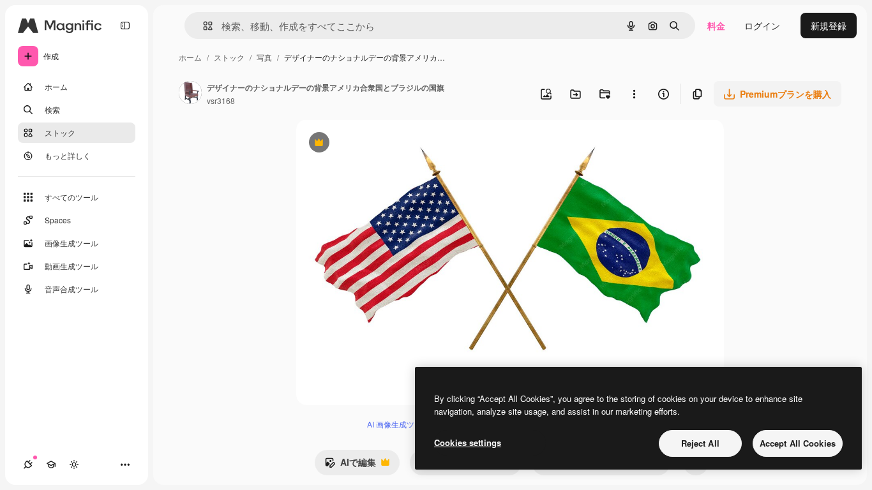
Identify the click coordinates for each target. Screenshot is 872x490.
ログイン (762, 25)
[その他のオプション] (634, 94)
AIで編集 (350, 465)
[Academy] (51, 464)
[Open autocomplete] (202, 26)
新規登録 (828, 25)
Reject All (700, 443)
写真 (264, 57)
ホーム (190, 57)
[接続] (28, 464)
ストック (229, 57)
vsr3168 (221, 100)
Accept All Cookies (798, 443)
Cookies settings (467, 442)
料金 (716, 25)
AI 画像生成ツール (398, 424)
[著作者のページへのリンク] (190, 94)
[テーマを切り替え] (74, 464)
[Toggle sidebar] (125, 25)
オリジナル (384, 144)
